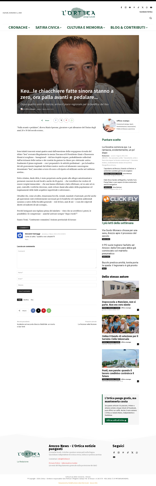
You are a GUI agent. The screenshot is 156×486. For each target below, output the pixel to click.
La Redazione (22, 461)
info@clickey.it (64, 459)
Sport (104, 268)
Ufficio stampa (30, 109)
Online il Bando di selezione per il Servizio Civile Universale (120, 338)
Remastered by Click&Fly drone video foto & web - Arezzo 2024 (78, 483)
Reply (26, 239)
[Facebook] (121, 7)
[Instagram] (125, 7)
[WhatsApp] (146, 7)
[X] (142, 7)
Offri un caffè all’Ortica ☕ (116, 420)
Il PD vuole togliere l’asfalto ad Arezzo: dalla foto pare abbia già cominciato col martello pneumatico (119, 249)
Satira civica (107, 187)
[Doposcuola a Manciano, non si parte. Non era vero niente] (120, 290)
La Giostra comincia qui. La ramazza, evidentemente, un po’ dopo (118, 150)
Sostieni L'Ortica (146, 12)
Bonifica (26, 300)
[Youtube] (151, 7)
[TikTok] (138, 7)
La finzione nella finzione (87, 324)
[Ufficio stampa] (21, 109)
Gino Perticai (127, 173)
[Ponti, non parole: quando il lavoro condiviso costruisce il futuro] (120, 358)
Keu (32, 300)
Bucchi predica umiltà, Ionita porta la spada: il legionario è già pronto (120, 264)
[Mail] (129, 7)
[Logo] (78, 13)
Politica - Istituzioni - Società (112, 173)
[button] (150, 18)
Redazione (105, 156)
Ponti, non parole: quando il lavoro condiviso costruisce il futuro (118, 373)
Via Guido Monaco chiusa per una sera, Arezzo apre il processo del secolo (119, 233)
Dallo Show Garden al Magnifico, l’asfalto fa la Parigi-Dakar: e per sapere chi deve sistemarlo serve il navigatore (120, 182)
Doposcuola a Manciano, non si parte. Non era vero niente (119, 303)
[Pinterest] (134, 7)
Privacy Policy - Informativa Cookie (63, 463)
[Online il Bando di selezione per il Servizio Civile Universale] (120, 324)
